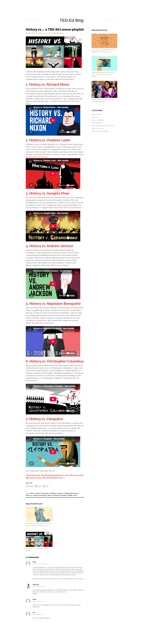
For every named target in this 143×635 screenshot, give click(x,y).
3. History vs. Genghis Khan (47, 193)
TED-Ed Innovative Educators (103, 126)
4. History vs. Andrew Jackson (49, 246)
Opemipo (36, 584)
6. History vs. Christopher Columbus (55, 361)
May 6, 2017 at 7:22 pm (38, 614)
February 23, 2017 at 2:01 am (40, 564)
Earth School (96, 114)
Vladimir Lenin (72, 495)
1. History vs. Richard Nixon (47, 84)
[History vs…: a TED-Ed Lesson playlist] (40, 533)
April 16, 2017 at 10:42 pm (39, 601)
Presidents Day (57, 495)
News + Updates (98, 120)
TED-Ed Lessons (98, 128)
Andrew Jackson (35, 493)
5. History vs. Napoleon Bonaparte (53, 304)
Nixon (49, 495)
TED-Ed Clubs (97, 123)
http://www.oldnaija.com (58, 592)
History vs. (29, 495)
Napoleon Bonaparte (40, 495)
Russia (65, 495)
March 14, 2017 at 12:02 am (39, 586)
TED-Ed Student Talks (100, 131)
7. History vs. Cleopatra (44, 419)
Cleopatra (60, 493)
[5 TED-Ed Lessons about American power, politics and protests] (40, 508)
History (76, 493)
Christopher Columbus (48, 493)
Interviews (96, 117)
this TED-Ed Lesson (71, 101)
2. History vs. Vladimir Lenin (48, 140)
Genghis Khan (68, 493)
